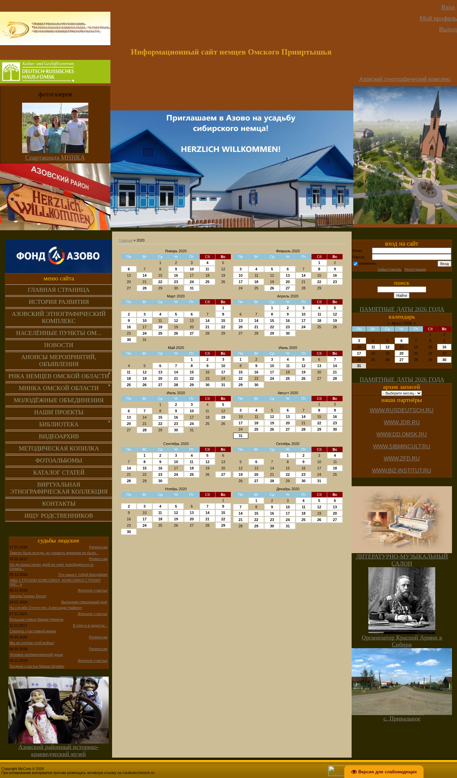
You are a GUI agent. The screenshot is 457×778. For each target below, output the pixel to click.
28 (145, 288)
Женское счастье (92, 590)
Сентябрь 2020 (176, 444)
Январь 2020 (176, 251)
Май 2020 (176, 348)
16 (176, 275)
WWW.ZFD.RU (402, 458)
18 (256, 282)
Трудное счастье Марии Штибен (36, 666)
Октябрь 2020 (287, 444)
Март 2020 (176, 296)
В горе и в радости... (90, 625)
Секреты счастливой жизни (32, 631)
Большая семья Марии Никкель (36, 619)
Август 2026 (401, 323)
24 (192, 282)
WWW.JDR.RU (402, 422)
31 (192, 288)
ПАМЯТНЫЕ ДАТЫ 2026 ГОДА (402, 309)
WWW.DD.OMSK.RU (401, 434)
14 (145, 275)
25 (207, 282)
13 (288, 275)
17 (241, 282)
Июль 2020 (176, 393)
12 (176, 321)
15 (223, 321)
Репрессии (98, 547)
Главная (125, 240)
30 (129, 340)
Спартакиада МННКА (55, 157)
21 (207, 327)
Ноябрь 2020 (176, 489)
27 (288, 288)
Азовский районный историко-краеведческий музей (58, 750)
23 (176, 282)
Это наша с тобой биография (82, 575)
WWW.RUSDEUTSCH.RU (402, 410)
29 (272, 333)
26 (272, 288)
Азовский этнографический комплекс (405, 79)
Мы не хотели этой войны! (31, 643)
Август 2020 (288, 393)
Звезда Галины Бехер (27, 596)
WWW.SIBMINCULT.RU (401, 446)
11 (207, 269)
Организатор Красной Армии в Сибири (402, 641)
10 (192, 269)
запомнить (368, 263)
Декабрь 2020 (287, 489)
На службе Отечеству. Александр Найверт (45, 608)
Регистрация (415, 269)
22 (160, 282)
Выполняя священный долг (84, 602)
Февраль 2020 (288, 251)
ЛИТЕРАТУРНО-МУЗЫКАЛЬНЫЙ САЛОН (402, 560)
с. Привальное (402, 718)
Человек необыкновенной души (36, 655)
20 (288, 282)
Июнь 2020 (288, 348)
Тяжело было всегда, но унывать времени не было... (54, 553)
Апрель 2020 (287, 296)
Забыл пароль (389, 269)
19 (335, 321)
